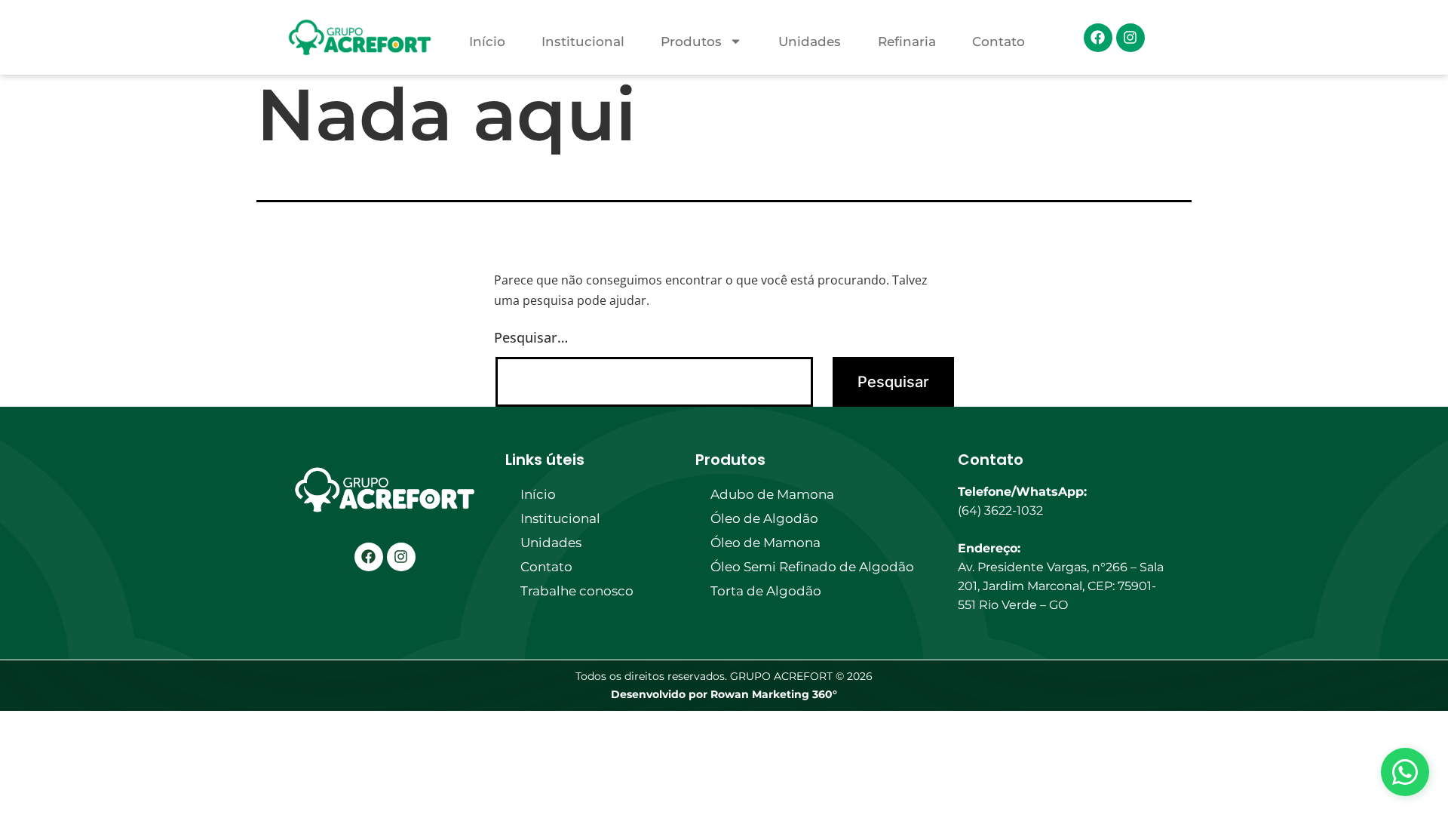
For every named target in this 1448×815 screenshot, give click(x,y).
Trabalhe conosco (577, 590)
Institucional (582, 41)
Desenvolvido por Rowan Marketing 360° (724, 694)
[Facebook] (1098, 37)
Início (487, 41)
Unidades (809, 41)
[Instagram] (1130, 37)
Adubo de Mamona (772, 494)
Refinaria (907, 41)
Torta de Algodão (765, 590)
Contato (998, 41)
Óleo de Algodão (764, 518)
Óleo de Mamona (765, 542)
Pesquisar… (531, 337)
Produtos (691, 41)
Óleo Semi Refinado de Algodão (812, 566)
